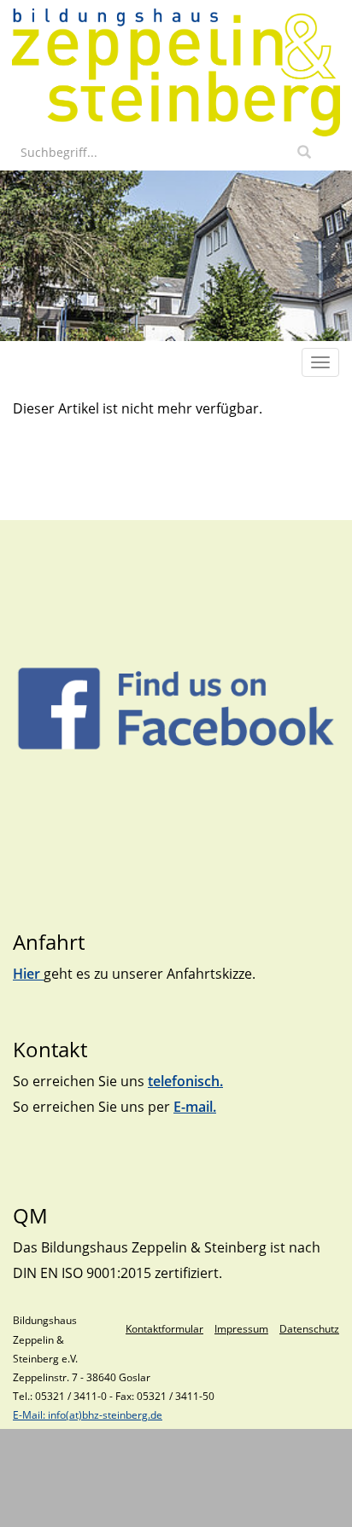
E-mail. (194, 1106)
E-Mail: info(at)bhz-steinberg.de (87, 1415)
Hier (28, 973)
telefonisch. (185, 1081)
